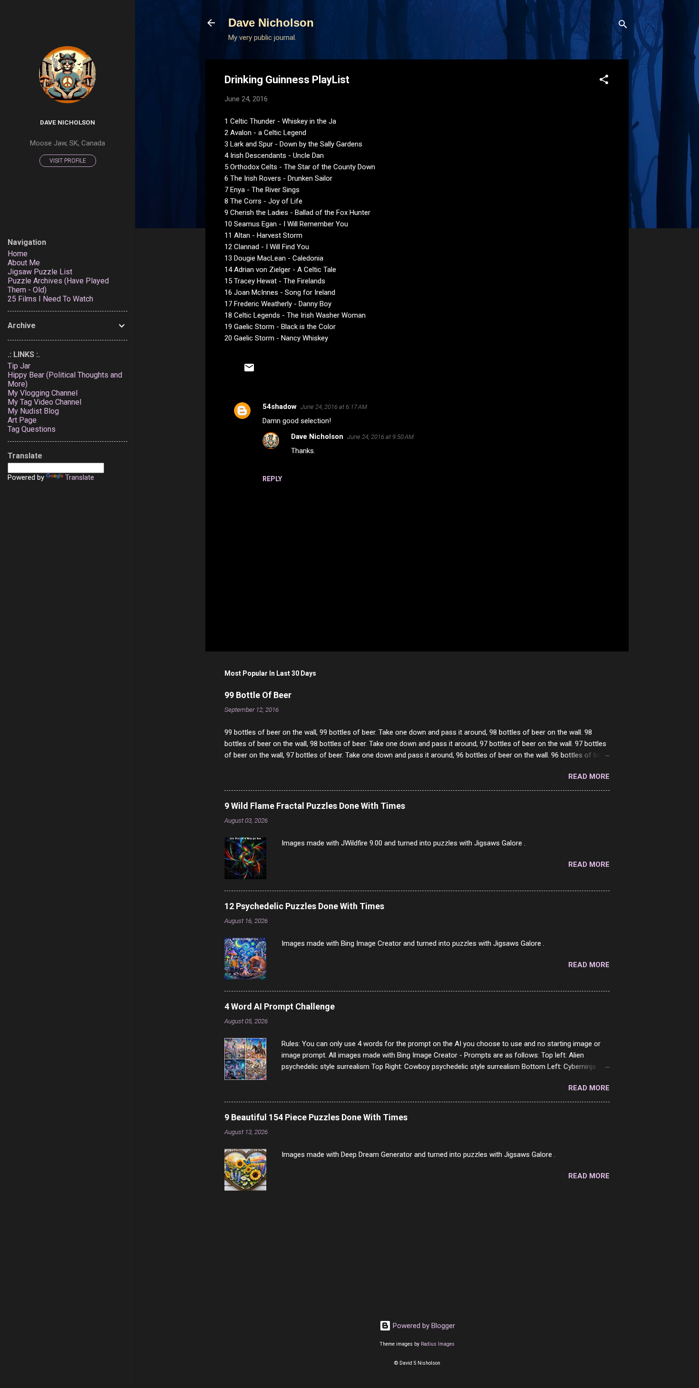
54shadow (279, 406)
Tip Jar (19, 365)
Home (18, 253)
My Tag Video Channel (44, 402)
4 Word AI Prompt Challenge (279, 1006)
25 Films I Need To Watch (50, 298)
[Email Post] (249, 371)
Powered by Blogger (423, 1325)
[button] (604, 81)
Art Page (22, 420)
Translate (79, 477)
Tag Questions (32, 429)
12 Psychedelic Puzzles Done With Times (304, 906)
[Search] (623, 25)
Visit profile (67, 160)
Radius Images (438, 1344)
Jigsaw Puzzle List (40, 271)
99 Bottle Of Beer (257, 695)
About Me (24, 262)
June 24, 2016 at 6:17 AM (334, 406)
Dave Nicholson (271, 22)
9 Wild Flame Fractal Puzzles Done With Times (314, 806)
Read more (589, 776)
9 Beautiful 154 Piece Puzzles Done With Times (316, 1117)
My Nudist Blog (33, 411)
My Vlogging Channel (43, 393)
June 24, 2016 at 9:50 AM (380, 436)
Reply (272, 479)
